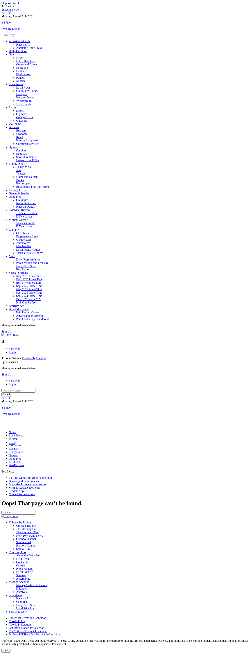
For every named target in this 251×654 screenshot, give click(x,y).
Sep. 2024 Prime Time (29, 295)
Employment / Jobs (27, 236)
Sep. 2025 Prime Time (29, 286)
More (12, 256)
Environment (23, 74)
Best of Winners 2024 (28, 299)
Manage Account (19, 581)
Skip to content (10, 3)
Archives (21, 591)
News (12, 54)
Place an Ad (23, 44)
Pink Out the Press (27, 302)
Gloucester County (27, 90)
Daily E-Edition (18, 51)
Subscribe (14, 348)
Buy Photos (23, 269)
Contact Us (28, 358)
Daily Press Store (26, 266)
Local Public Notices (28, 249)
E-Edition (14, 461)
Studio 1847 (23, 548)
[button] (125, 6)
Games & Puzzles (19, 193)
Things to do (16, 163)
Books (20, 180)
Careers (20, 565)
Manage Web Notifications (31, 585)
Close (6, 650)
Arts (18, 170)
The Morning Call (26, 529)
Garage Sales (23, 239)
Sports (12, 107)
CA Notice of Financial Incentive (28, 631)
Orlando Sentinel (26, 538)
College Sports (24, 117)
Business (14, 127)
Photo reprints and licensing (32, 262)
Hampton (21, 94)
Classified (14, 229)
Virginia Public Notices (29, 252)
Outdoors (21, 120)
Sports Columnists (26, 157)
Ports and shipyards (27, 140)
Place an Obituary (26, 206)
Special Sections (18, 272)
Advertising (15, 595)
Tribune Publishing (20, 522)
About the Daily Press (29, 47)
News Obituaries (26, 203)
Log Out (41, 358)
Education (22, 67)
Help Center (23, 558)
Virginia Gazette (18, 219)
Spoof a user (8, 362)
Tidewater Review (19, 209)
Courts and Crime (26, 64)
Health (20, 71)
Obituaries (15, 196)
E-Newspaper (24, 216)
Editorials (21, 153)
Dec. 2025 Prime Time (29, 279)
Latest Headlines (25, 61)
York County (23, 104)
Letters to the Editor (27, 160)
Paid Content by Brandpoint (32, 319)
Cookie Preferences (20, 624)
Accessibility (23, 578)
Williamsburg (24, 100)
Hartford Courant (26, 545)
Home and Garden (27, 176)
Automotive (23, 243)
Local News (16, 84)
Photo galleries (17, 190)
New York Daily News (29, 535)
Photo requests (24, 568)
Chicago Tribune (26, 525)
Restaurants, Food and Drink (33, 186)
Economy (21, 133)
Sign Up (6, 331)
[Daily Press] (9, 334)
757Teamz (15, 123)
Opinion (13, 147)
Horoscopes (23, 183)
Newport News (25, 97)
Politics (20, 77)
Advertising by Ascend (29, 315)
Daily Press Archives (28, 259)
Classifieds (22, 233)
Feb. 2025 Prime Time (29, 292)
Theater (20, 173)
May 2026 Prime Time (29, 276)
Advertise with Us (19, 41)
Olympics (21, 114)
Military (20, 80)
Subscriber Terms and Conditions (28, 617)
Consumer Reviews (27, 143)
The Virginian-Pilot (27, 532)
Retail (19, 137)
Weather (13, 438)
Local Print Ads (25, 572)
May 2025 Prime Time (29, 289)
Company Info (17, 552)
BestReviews (16, 305)
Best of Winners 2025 (28, 282)
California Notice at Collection (26, 627)
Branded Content (19, 309)
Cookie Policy (17, 621)
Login (12, 352)
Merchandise (23, 246)
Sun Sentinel (23, 542)
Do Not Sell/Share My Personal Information (34, 634)
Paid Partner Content (28, 312)
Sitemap (21, 575)
